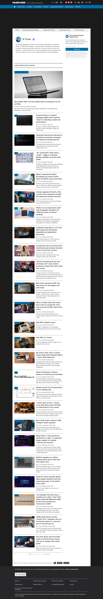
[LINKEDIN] (33, 39)
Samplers (17, 323)
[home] (14, 6)
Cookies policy (18, 584)
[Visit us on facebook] (61, 2)
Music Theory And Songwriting (22, 303)
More (77, 7)
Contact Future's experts (39, 581)
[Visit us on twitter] (64, 2)
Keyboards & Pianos (57, 7)
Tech (16, 115)
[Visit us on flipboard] (71, 2)
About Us (17, 581)
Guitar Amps (69, 7)
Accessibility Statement (58, 584)
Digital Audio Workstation (21, 72)
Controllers (37, 7)
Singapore (66, 563)
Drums (46, 7)
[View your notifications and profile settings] (82, 2)
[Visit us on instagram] (66, 2)
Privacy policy (73, 581)
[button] (88, 2)
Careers (72, 584)
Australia (60, 563)
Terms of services (81, 52)
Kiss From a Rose (79, 30)
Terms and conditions (57, 581)
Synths (16, 457)
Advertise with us (37, 584)
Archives (47, 554)
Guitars (29, 7)
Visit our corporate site (71, 569)
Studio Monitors (19, 421)
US (55, 563)
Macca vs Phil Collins (49, 30)
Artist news (21, 7)
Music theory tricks (64, 30)
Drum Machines (18, 283)
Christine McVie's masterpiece (30, 30)
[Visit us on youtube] (69, 2)
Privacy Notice (82, 53)
